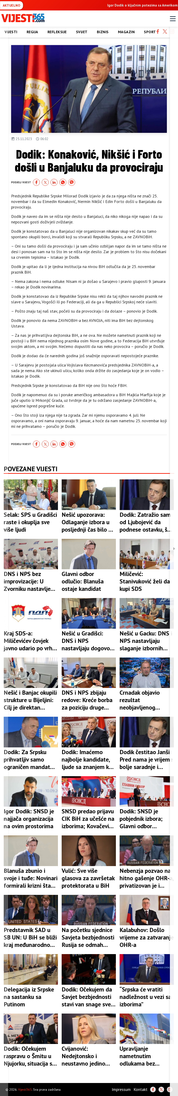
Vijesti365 (25, 1089)
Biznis (103, 31)
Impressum (121, 1089)
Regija (32, 31)
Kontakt (140, 1089)
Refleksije (57, 31)
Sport (150, 31)
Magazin (126, 31)
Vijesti (11, 31)
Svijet (82, 31)
